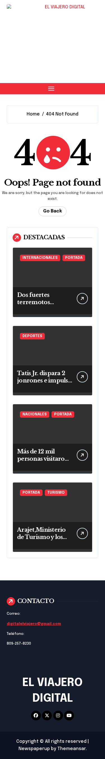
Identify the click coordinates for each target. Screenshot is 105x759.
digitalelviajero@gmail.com (34, 624)
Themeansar (71, 748)
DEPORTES (32, 336)
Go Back (52, 211)
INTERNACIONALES (40, 258)
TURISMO (56, 493)
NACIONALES (34, 414)
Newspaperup (34, 748)
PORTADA (74, 258)
